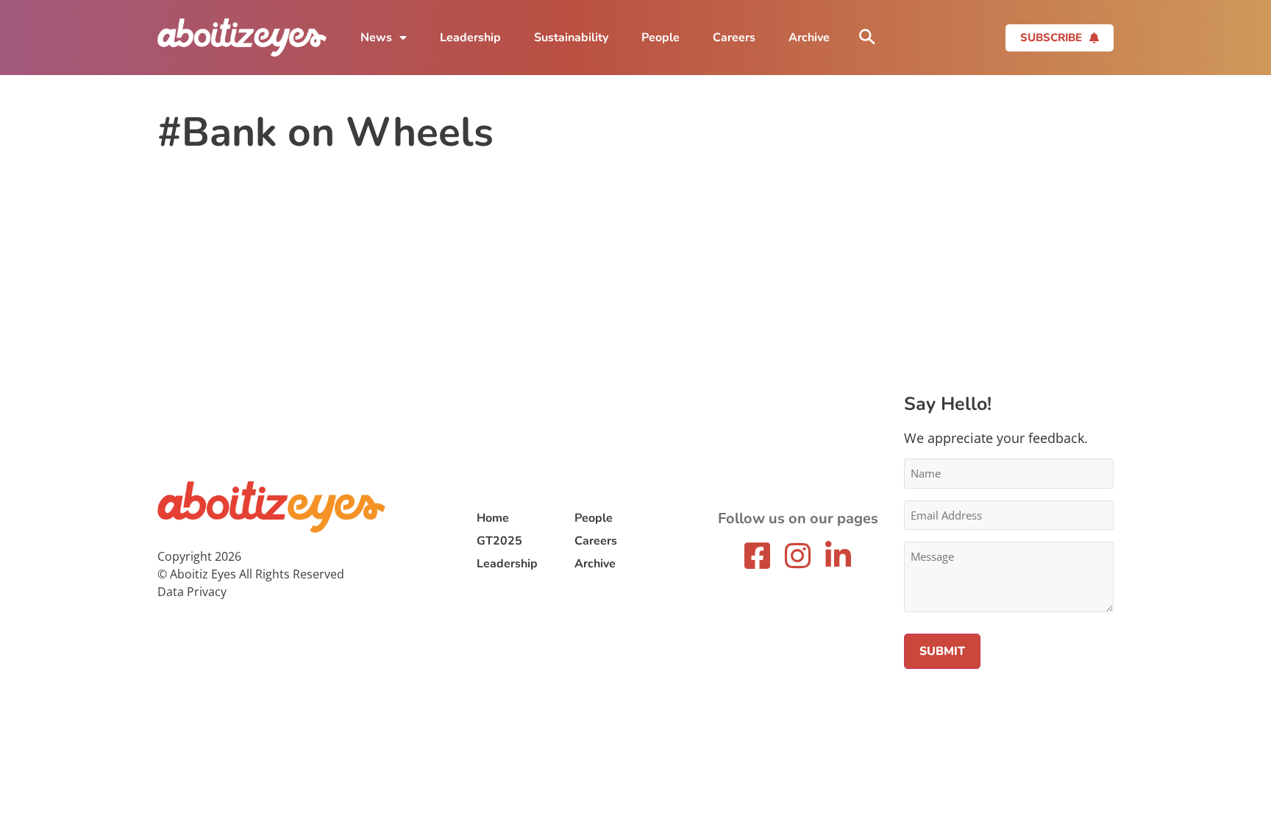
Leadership (470, 37)
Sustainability (571, 37)
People (660, 37)
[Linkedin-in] (838, 555)
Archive (809, 37)
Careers (734, 37)
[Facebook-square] (757, 555)
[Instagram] (798, 555)
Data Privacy (192, 592)
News (376, 37)
